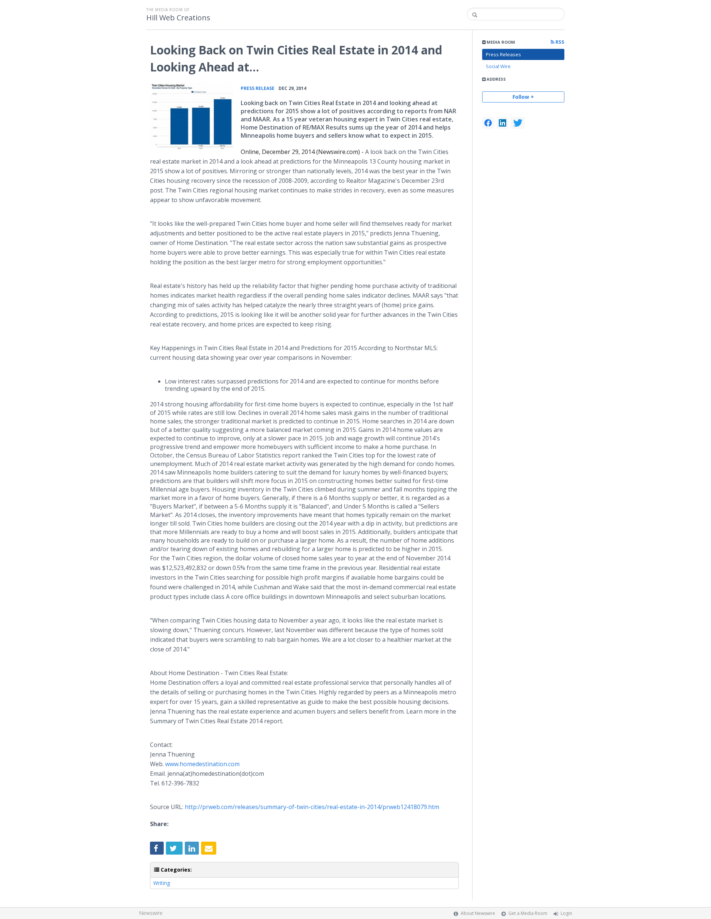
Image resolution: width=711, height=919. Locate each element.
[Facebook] (488, 123)
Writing (161, 882)
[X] (518, 123)
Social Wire (498, 66)
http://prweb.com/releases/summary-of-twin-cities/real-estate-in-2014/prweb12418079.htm (312, 807)
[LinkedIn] (502, 123)
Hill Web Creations (178, 18)
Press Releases (503, 54)
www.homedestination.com (202, 764)
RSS (559, 42)
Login (566, 913)
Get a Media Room (527, 913)
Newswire (151, 912)
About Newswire (478, 913)
